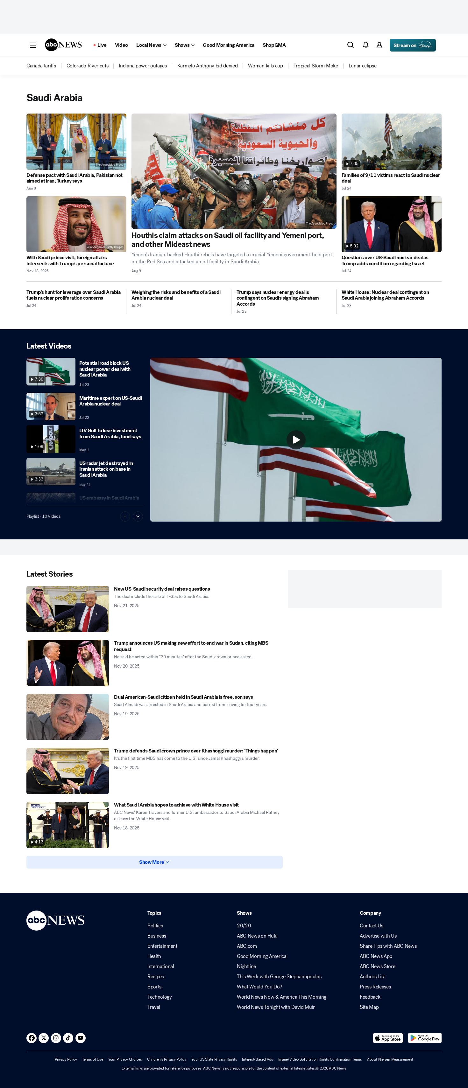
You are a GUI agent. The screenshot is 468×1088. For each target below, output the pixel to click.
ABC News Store (377, 966)
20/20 (244, 925)
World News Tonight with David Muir (276, 1007)
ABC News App (376, 956)
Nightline (246, 966)
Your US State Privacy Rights (214, 1059)
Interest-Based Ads (257, 1059)
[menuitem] (41, 65)
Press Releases (375, 986)
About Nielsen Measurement (390, 1059)
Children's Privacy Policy (166, 1059)
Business (156, 936)
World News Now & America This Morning (281, 997)
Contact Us (371, 925)
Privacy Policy (66, 1059)
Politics (155, 925)
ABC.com (247, 946)
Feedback (370, 997)
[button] (33, 45)
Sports (154, 986)
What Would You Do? (259, 986)
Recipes (155, 976)
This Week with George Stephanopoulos (279, 976)
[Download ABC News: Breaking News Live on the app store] (388, 1038)
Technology (159, 997)
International (160, 966)
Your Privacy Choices (125, 1059)
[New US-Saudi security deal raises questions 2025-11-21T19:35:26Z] (67, 609)
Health (154, 956)
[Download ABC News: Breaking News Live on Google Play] (425, 1038)
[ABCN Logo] (63, 45)
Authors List (372, 976)
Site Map (369, 1007)
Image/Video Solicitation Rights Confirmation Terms (320, 1059)
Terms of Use (92, 1059)
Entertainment (162, 946)
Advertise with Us (378, 936)
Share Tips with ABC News (388, 946)
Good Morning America (262, 956)
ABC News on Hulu (257, 936)
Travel (153, 1007)
